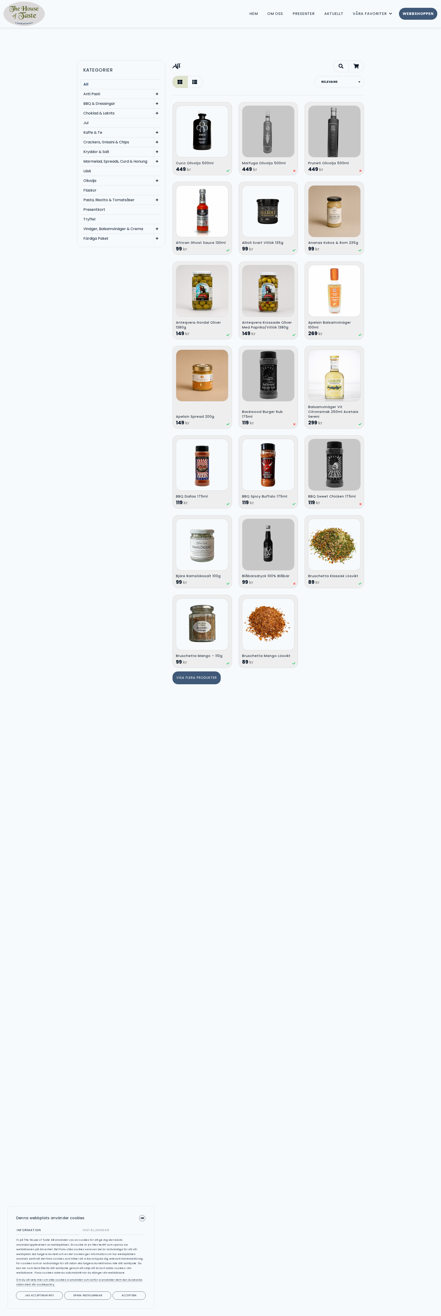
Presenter (304, 13)
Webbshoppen (418, 13)
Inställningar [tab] (96, 1230)
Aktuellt (333, 13)
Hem (253, 13)
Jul (85, 122)
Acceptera (129, 1295)
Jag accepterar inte (39, 1295)
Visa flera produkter (196, 677)
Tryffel (89, 219)
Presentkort (94, 209)
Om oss (275, 13)
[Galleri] (180, 82)
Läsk (87, 171)
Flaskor (89, 190)
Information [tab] (29, 1230)
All (85, 84)
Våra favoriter (370, 13)
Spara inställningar (87, 1295)
